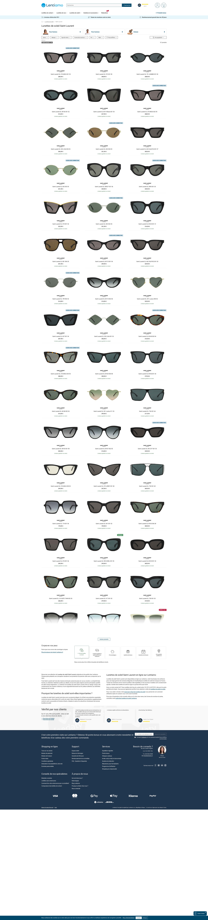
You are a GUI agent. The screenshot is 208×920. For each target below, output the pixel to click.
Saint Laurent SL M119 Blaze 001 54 (103, 111)
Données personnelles (47, 766)
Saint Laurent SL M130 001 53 (147, 561)
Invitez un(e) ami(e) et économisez (111, 758)
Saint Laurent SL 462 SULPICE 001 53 (147, 261)
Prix (91, 37)
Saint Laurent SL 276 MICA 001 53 (61, 74)
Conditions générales (47, 761)
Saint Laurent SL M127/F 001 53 (147, 448)
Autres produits (104, 639)
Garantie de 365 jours (78, 756)
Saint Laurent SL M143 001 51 (147, 224)
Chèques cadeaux (107, 756)
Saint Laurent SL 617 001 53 (104, 598)
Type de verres (65, 37)
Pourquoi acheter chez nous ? (80, 786)
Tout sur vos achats (46, 751)
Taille (99, 37)
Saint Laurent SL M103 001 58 (60, 448)
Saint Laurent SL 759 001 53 (147, 598)
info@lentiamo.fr (148, 755)
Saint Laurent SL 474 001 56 (60, 561)
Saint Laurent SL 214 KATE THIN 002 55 (60, 598)
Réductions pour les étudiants (110, 764)
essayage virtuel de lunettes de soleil (134, 692)
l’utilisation (144, 737)
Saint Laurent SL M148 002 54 (60, 411)
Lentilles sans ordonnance (48, 781)
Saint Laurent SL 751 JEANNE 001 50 (147, 74)
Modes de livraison (46, 756)
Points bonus (105, 753)
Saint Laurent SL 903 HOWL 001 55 (104, 561)
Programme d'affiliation (108, 766)
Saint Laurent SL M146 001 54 (147, 374)
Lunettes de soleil (49, 21)
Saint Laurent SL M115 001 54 (104, 261)
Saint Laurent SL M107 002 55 (104, 448)
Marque (54, 37)
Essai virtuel (201, 913)
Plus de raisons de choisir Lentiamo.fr (52, 652)
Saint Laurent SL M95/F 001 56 (104, 186)
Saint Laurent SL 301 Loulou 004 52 (147, 299)
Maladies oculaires (46, 778)
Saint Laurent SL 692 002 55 (104, 224)
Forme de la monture (79, 37)
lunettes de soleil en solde (158, 689)
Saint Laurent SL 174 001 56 (60, 523)
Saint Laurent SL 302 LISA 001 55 (104, 336)
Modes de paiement (46, 753)
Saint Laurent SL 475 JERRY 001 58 (104, 486)
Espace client (75, 751)
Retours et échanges (77, 753)
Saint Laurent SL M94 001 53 (147, 186)
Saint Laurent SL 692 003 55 (60, 186)
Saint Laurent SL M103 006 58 (147, 523)
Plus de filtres (111, 37)
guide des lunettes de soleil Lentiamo (126, 698)
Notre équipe (75, 781)
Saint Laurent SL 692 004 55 (104, 149)
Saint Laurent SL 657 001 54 (60, 336)
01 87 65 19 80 (149, 753)
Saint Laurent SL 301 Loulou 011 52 (104, 411)
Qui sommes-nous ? (77, 778)
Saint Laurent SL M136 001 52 (60, 111)
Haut (56, 807)
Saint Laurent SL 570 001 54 (60, 224)
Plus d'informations (129, 918)
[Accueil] (42, 21)
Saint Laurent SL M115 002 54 (104, 299)
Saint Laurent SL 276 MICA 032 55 (147, 111)
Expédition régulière (107, 751)
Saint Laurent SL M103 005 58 (104, 374)
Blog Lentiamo (76, 783)
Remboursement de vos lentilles (80, 758)
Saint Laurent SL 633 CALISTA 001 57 (147, 149)
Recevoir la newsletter (160, 734)
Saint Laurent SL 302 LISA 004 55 (60, 149)
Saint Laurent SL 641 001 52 (104, 523)
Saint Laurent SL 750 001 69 (147, 486)
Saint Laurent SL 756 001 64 (147, 411)
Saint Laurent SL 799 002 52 (60, 299)
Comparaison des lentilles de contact (51, 786)
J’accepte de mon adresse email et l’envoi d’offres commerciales (151, 738)
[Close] (205, 912)
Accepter (138, 918)
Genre (44, 37)
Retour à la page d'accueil (47, 807)
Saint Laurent (45, 42)
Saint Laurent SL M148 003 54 (147, 336)
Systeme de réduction (108, 761)
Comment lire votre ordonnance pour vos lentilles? (55, 783)
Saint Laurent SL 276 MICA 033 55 (61, 374)
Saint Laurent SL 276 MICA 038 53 (61, 486)
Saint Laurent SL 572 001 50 (104, 74)
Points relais (44, 758)
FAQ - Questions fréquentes (79, 761)
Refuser (145, 918)
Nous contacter (76, 788)
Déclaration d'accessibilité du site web (51, 764)
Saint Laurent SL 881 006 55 (60, 261)
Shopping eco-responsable (109, 769)
